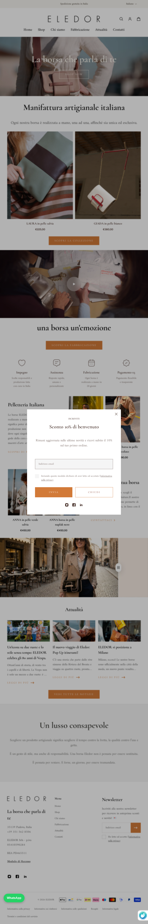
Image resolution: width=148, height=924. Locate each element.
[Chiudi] (116, 414)
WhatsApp (14, 897)
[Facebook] (74, 505)
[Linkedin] (81, 505)
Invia (54, 492)
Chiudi (94, 492)
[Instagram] (67, 505)
